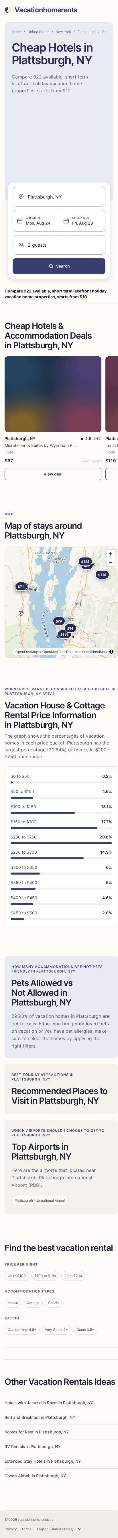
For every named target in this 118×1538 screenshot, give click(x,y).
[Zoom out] (111, 562)
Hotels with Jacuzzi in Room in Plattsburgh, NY (49, 1402)
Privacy (11, 1529)
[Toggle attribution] (111, 651)
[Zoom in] (111, 554)
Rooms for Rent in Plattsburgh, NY (37, 1431)
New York (63, 32)
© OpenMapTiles (52, 651)
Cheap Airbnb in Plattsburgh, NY (35, 1475)
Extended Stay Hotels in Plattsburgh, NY (43, 1461)
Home (16, 32)
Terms (26, 1529)
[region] (61, 602)
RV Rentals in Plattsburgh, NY (33, 1446)
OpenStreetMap (94, 651)
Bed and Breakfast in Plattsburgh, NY (40, 1417)
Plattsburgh (86, 32)
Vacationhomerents (46, 10)
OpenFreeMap (26, 651)
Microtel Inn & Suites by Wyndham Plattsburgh (48, 445)
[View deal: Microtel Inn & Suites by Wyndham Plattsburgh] (53, 394)
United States (38, 32)
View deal (53, 474)
